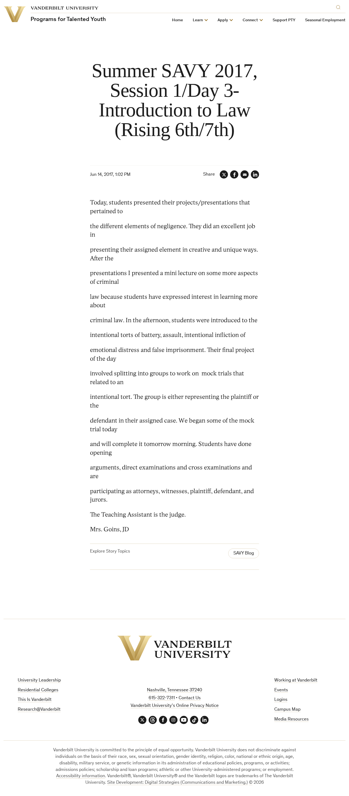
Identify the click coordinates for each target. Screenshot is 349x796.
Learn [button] (198, 20)
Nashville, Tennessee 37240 (174, 690)
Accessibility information (80, 776)
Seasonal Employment (325, 20)
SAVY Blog (243, 553)
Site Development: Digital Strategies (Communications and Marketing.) (177, 782)
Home (177, 20)
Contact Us (190, 698)
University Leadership (39, 680)
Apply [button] (223, 20)
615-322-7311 (162, 698)
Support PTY (284, 20)
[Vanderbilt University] (174, 648)
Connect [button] (250, 20)
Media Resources (291, 719)
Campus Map (287, 709)
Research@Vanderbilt (39, 709)
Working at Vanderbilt (295, 680)
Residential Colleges (38, 690)
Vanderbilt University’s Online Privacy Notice (175, 706)
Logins (280, 700)
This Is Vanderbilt (35, 700)
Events (281, 690)
